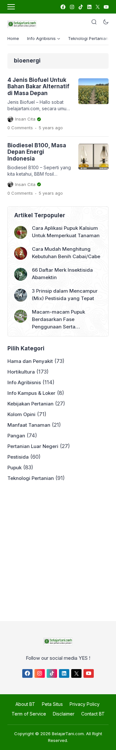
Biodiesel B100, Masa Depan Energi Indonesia (36, 152)
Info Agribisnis (24, 382)
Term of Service (29, 713)
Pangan (16, 436)
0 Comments (20, 127)
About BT (25, 704)
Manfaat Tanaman (28, 425)
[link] (62, 7)
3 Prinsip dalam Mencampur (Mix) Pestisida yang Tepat (65, 294)
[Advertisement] (58, 550)
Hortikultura (21, 372)
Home (13, 38)
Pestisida (18, 457)
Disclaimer (63, 713)
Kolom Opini (21, 414)
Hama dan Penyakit (30, 361)
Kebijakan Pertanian (30, 404)
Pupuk (14, 467)
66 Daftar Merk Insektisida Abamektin (62, 273)
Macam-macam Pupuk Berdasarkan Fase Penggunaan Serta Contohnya (58, 319)
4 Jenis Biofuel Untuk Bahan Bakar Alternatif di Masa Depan (38, 86)
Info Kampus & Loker (31, 393)
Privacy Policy (85, 704)
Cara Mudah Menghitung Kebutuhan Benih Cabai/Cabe (66, 252)
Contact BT (93, 713)
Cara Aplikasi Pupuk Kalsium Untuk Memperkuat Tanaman (66, 232)
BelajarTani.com (68, 733)
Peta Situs (52, 704)
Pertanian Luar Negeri (32, 446)
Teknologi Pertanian (88, 38)
